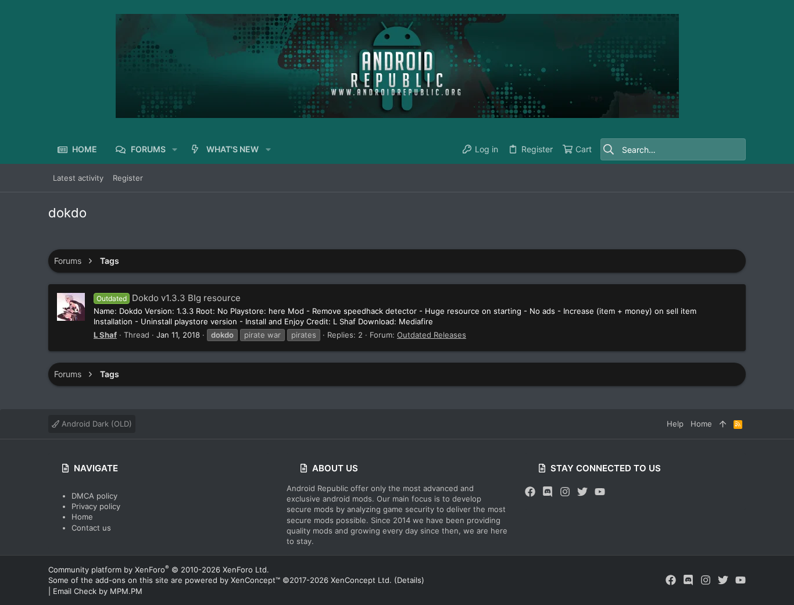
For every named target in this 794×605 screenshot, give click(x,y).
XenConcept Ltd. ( (364, 580)
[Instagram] (565, 491)
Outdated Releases (431, 334)
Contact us (91, 527)
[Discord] (547, 491)
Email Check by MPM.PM (97, 591)
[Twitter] (582, 491)
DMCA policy (94, 495)
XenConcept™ (255, 580)
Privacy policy (95, 506)
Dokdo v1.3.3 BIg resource (168, 297)
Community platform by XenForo (158, 569)
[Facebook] (530, 491)
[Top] (723, 423)
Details (409, 580)
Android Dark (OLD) (95, 423)
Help (675, 423)
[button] (175, 149)
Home (82, 516)
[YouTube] (600, 491)
